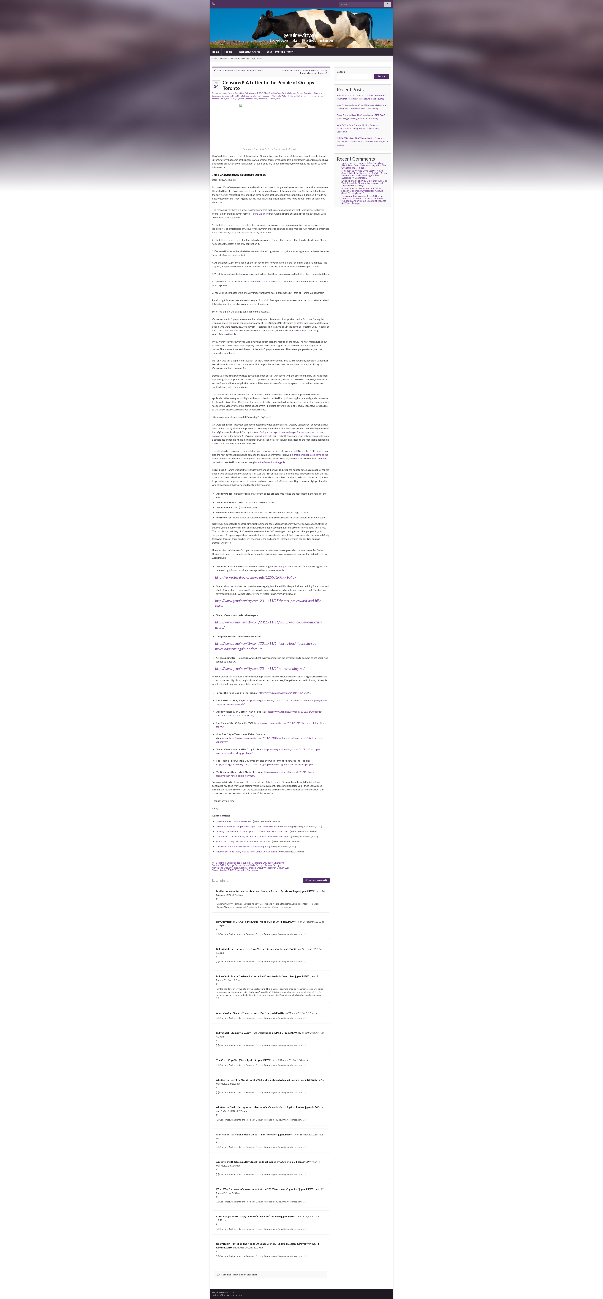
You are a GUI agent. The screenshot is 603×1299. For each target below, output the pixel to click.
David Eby (236, 96)
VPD (278, 98)
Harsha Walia (280, 96)
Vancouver (262, 98)
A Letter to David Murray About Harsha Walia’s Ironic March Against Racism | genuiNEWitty (269, 1107)
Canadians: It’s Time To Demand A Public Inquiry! (242, 846)
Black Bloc (268, 93)
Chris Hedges (279, 566)
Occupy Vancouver (227, 98)
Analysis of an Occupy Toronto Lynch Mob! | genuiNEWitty (250, 1012)
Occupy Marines (264, 865)
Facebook (266, 96)
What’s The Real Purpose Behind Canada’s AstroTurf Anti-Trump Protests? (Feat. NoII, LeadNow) (358, 128)
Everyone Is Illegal (253, 96)
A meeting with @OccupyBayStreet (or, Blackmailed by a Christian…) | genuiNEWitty (265, 1161)
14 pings (221, 880)
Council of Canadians (227, 330)
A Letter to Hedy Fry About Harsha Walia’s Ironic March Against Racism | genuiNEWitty (266, 1079)
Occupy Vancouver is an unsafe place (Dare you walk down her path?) (252, 831)
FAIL (272, 96)
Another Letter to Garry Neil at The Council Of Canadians (246, 851)
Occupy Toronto (247, 867)
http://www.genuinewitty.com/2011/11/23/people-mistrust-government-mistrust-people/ (265, 764)
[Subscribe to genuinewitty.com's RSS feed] (213, 3)
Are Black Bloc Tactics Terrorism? (234, 821)
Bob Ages (277, 93)
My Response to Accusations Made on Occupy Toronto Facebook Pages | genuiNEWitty (267, 891)
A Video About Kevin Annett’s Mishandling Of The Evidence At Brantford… (364, 175)
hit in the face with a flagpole (269, 462)
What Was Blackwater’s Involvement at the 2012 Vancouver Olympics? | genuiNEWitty (266, 1189)
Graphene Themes (234, 1295)
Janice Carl (347, 162)
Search (341, 71)
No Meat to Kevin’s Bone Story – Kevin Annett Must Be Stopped (362, 171)
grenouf (218, 93)
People (228, 51)
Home (215, 51)
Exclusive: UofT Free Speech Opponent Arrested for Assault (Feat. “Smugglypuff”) (362, 190)
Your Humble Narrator (280, 51)
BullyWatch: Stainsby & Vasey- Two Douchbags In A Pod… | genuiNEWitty (258, 1032)
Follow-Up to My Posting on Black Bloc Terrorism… (244, 841)
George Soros (234, 865)
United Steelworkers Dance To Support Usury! (240, 70)
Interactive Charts (250, 51)
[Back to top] (596, 1292)
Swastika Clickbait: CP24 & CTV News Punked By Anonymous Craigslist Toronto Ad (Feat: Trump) (363, 201)
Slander (223, 870)
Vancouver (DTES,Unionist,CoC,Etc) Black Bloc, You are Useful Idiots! (253, 836)
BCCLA (260, 93)
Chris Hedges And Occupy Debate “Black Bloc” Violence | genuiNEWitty (257, 1216)
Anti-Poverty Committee (233, 93)
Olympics (240, 98)
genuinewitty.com (302, 35)
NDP (298, 96)
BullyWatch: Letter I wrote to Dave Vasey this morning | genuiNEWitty (257, 948)
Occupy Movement (309, 96)
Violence (271, 98)
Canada (300, 93)
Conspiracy (308, 93)
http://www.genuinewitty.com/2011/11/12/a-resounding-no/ (260, 668)
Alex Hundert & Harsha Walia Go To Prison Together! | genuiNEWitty (256, 1134)
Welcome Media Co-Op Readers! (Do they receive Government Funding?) (255, 826)
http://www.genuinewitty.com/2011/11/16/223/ (285, 692)
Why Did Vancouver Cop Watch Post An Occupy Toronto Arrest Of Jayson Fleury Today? (364, 183)
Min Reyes (291, 96)
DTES (243, 96)
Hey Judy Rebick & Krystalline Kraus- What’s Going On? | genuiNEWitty (257, 921)
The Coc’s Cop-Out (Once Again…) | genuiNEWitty (245, 1060)
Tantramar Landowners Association (360, 195)
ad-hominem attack (256, 281)
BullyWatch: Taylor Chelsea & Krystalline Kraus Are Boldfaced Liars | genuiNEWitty (264, 976)
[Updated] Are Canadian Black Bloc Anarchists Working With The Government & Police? (363, 165)
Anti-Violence (250, 93)
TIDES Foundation (237, 870)
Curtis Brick (226, 96)
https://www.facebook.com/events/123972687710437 (255, 577)
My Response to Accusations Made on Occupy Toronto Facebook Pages (304, 71)
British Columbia (289, 93)
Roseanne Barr (251, 98)
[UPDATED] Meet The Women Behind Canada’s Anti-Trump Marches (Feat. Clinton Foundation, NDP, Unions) (362, 141)
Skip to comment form (315, 880)
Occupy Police (231, 867)
